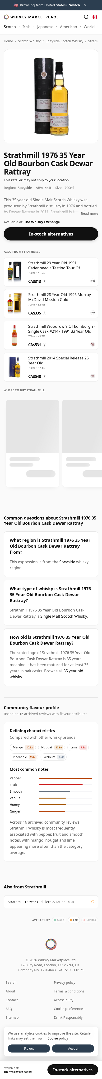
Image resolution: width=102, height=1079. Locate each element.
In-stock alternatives (51, 234)
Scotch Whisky (29, 41)
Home (8, 41)
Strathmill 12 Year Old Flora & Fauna (36, 902)
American (68, 26)
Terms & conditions (69, 991)
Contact (12, 1000)
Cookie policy (57, 1038)
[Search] (86, 17)
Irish (27, 26)
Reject (29, 1048)
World (89, 26)
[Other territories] (95, 17)
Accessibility (63, 1000)
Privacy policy (64, 982)
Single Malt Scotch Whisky (63, 616)
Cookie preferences (69, 1008)
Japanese (45, 26)
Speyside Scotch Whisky (64, 41)
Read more (89, 213)
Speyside (67, 561)
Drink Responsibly (68, 1017)
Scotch (10, 26)
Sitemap (12, 1017)
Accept (73, 1048)
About (10, 991)
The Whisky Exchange (42, 222)
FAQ (9, 1008)
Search (11, 982)
